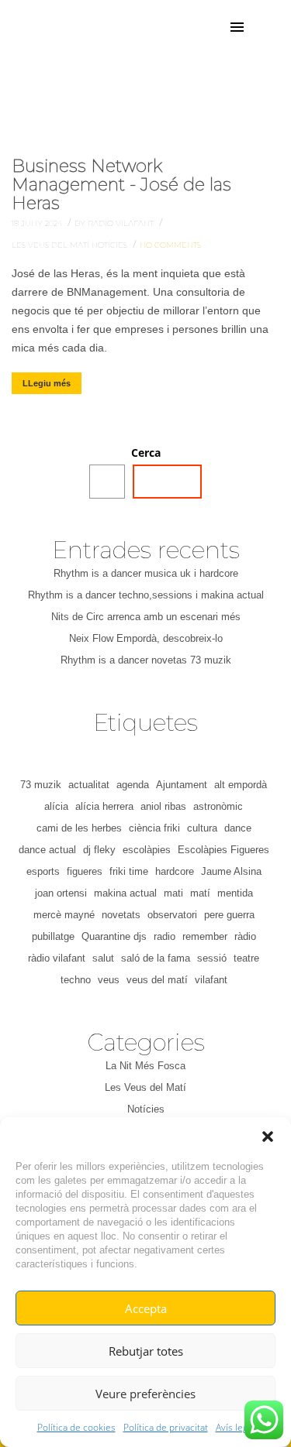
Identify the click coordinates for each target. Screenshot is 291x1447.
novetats (121, 915)
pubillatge (53, 936)
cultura (202, 828)
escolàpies (147, 850)
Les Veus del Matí (52, 245)
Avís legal (235, 1427)
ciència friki (154, 828)
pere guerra (229, 915)
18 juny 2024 (38, 223)
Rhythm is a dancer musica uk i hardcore (146, 573)
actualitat (88, 784)
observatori (172, 915)
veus (109, 980)
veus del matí (157, 980)
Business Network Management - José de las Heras (121, 185)
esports (43, 871)
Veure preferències (145, 1393)
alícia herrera (104, 806)
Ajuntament (181, 784)
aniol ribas (163, 806)
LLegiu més (47, 383)
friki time (128, 871)
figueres (84, 871)
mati (173, 893)
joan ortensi (61, 893)
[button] (267, 1136)
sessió (212, 958)
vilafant (211, 980)
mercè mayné (64, 915)
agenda (132, 784)
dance (237, 828)
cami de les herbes (79, 828)
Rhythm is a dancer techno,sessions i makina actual (146, 595)
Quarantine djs (114, 936)
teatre (246, 958)
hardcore (174, 871)
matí (200, 893)
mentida (235, 893)
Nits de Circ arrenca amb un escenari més (146, 616)
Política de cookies (76, 1427)
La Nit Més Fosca (145, 1066)
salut (103, 958)
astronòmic (218, 806)
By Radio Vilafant (115, 223)
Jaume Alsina (231, 871)
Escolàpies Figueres (223, 850)
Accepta (146, 1308)
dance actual (47, 850)
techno (76, 980)
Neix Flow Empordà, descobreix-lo (146, 638)
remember (204, 936)
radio (164, 936)
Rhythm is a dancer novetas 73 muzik (146, 660)
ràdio (245, 936)
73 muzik (40, 784)
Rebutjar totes (146, 1351)
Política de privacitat (165, 1427)
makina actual (125, 893)
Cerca (146, 452)
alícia (56, 806)
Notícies (111, 245)
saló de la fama (155, 958)
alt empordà (240, 784)
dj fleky (99, 850)
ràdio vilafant (56, 958)
